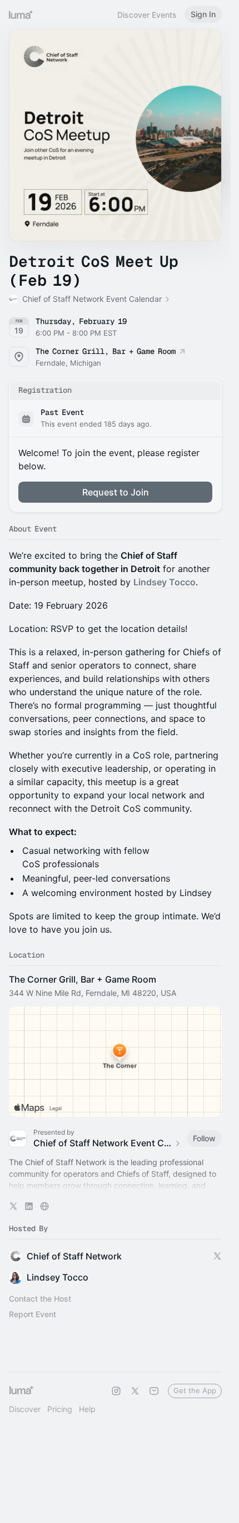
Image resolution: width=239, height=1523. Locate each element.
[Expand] (115, 1185)
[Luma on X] (135, 1391)
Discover (25, 1409)
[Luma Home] (21, 14)
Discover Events (147, 14)
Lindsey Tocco (164, 582)
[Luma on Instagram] (116, 1391)
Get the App (194, 1390)
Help (87, 1409)
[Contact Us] (154, 1391)
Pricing (59, 1409)
